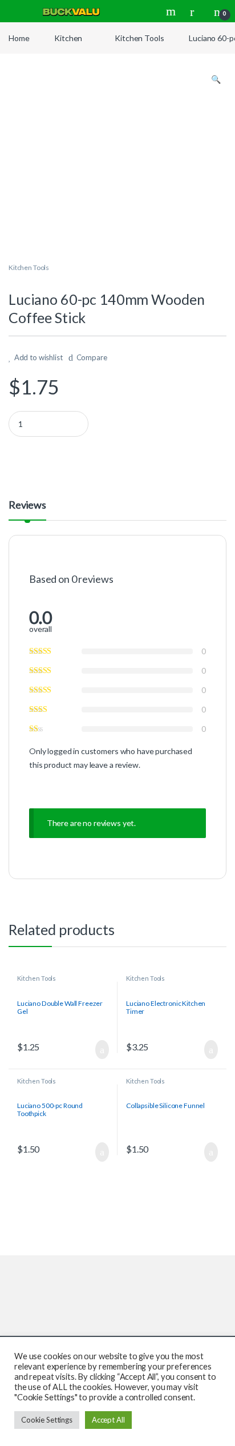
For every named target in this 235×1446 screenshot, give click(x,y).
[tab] (27, 510)
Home (19, 38)
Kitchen (68, 38)
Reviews (27, 505)
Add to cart (101, 1050)
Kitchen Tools (139, 38)
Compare (91, 357)
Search (172, 11)
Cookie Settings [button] (46, 1419)
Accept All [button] (108, 1419)
